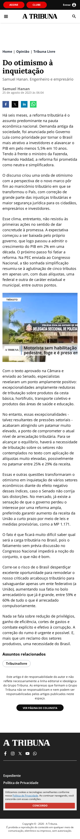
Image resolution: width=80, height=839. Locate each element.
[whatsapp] (33, 104)
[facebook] (5, 104)
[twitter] (15, 104)
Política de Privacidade (25, 795)
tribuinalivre (16, 663)
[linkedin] (24, 104)
